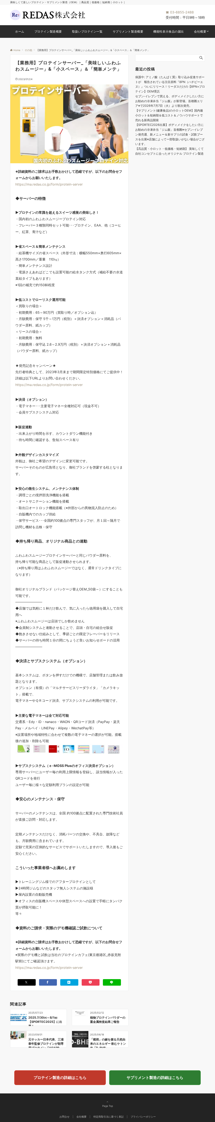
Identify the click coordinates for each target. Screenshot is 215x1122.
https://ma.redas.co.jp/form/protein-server (49, 184)
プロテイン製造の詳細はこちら (60, 1077)
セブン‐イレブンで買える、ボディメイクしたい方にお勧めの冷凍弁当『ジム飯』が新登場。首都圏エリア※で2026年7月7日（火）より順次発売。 (169, 101)
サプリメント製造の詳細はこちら (155, 1077)
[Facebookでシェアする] (48, 982)
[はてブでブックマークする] (69, 982)
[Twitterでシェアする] (27, 982)
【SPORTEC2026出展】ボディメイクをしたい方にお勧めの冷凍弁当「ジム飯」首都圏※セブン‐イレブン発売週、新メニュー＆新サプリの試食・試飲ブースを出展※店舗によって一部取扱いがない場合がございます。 (170, 134)
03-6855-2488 (180, 12)
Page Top (107, 1106)
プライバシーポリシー (143, 1116)
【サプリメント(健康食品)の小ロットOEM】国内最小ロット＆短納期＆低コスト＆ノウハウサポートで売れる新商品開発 (169, 115)
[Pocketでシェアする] (91, 982)
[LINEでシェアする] (112, 982)
